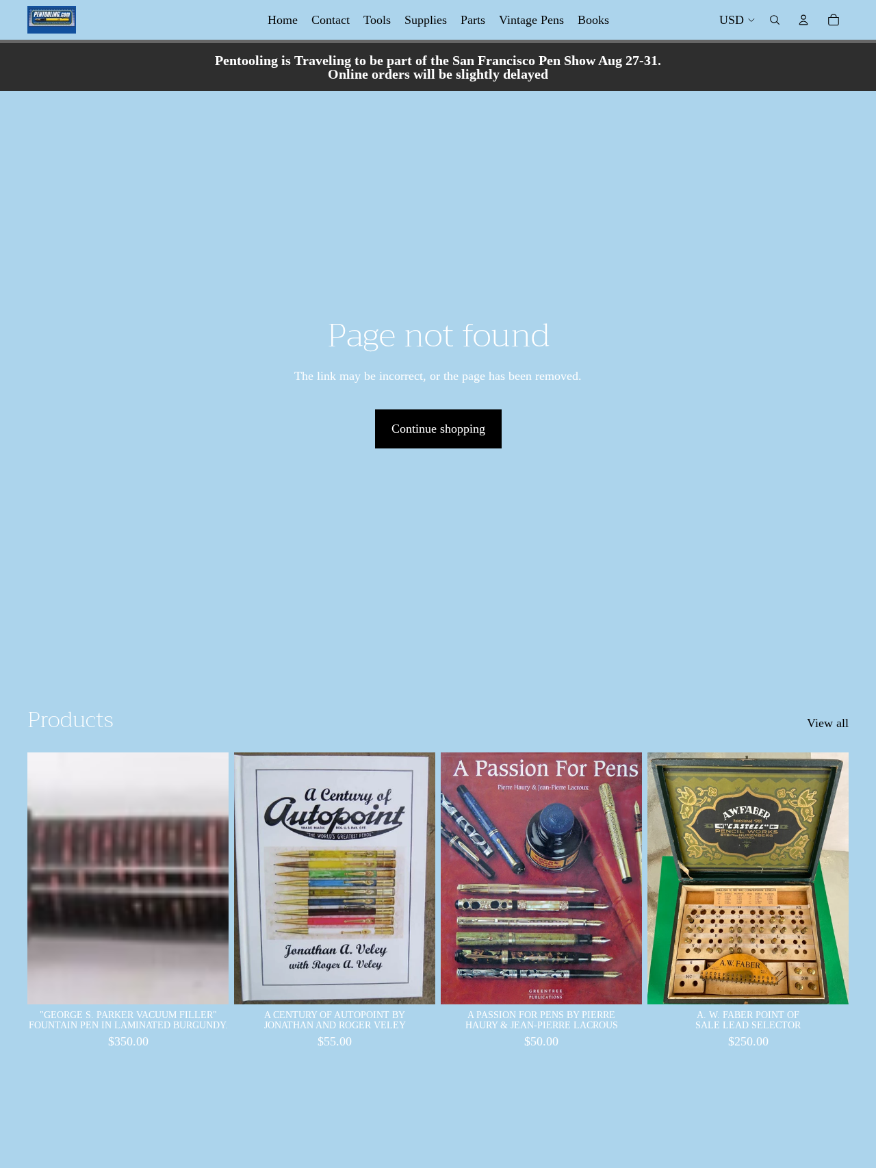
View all (828, 723)
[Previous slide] (47, 878)
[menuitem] (283, 20)
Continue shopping (438, 428)
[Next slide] (208, 878)
